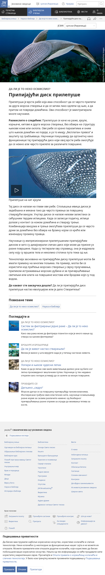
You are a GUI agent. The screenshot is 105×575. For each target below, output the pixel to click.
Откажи (22, 569)
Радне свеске (43, 472)
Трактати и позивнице (47, 459)
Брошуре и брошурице (48, 455)
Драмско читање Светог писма (51, 504)
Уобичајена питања (79, 454)
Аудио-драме (43, 500)
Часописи (42, 468)
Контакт (74, 463)
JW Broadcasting (45, 488)
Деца (6, 478)
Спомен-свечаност (79, 475)
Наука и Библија (28, 18)
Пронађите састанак (39, 516)
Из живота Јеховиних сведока (84, 487)
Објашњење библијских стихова (18, 451)
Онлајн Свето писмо (46, 447)
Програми (42, 476)
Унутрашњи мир (11, 466)
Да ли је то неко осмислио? (49, 18)
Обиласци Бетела (78, 467)
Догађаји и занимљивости (82, 483)
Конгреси (75, 479)
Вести (73, 442)
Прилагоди (36, 569)
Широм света (77, 491)
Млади (7, 474)
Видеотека (42, 492)
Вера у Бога (9, 483)
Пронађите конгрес (63, 516)
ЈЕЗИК (61, 25)
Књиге (40, 451)
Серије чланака (44, 463)
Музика (41, 496)
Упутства (41, 484)
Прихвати (9, 569)
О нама (74, 449)
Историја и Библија (12, 491)
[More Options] (100, 18)
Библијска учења (9, 18)
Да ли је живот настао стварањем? (43, 349)
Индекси (41, 480)
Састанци (75, 471)
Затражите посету (79, 458)
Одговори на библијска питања (17, 447)
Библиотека (43, 442)
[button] (39, 12)
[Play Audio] (88, 18)
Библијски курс (10, 455)
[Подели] (94, 18)
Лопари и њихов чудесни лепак (41, 365)
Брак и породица (11, 470)
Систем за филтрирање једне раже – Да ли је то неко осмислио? (54, 327)
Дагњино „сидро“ (32, 387)
